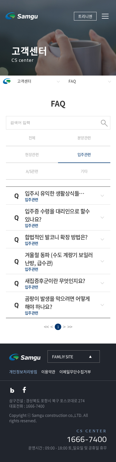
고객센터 (24, 81)
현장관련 (32, 154)
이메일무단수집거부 (75, 371)
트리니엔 (85, 16)
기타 (84, 171)
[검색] (58, 122)
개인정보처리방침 (23, 371)
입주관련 (84, 154)
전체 (32, 137)
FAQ (72, 81)
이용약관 (48, 371)
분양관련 (84, 137)
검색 (104, 123)
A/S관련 (32, 171)
